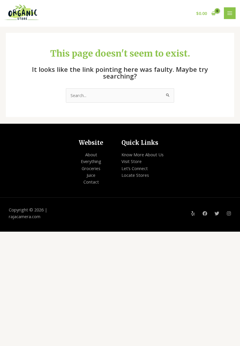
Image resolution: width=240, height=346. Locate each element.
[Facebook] (205, 213)
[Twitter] (217, 213)
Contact (91, 182)
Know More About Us (142, 154)
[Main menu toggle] (230, 13)
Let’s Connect (134, 168)
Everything (91, 161)
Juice (91, 175)
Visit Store (131, 161)
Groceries (91, 168)
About (91, 154)
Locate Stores (135, 175)
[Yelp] (193, 213)
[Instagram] (229, 213)
